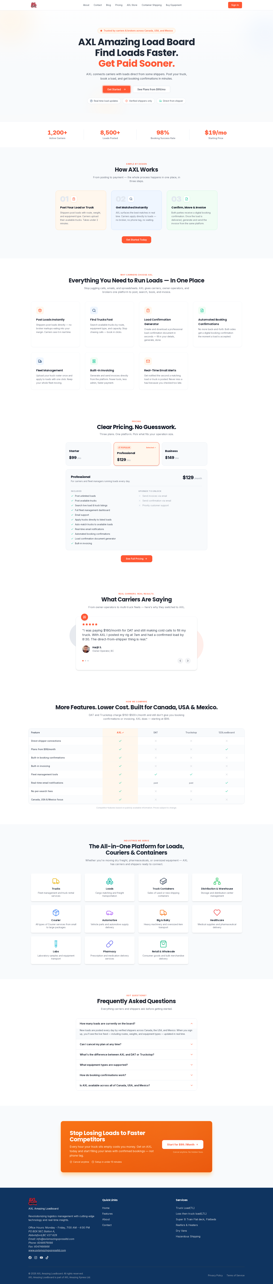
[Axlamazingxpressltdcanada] (30, 1257)
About (86, 5)
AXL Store (132, 5)
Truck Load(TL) (185, 1208)
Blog (108, 5)
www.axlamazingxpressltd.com (47, 1250)
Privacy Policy (215, 1275)
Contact (98, 5)
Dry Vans (181, 1230)
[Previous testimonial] (180, 661)
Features (107, 1213)
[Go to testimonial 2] (85, 660)
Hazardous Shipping (188, 1236)
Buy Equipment (174, 5)
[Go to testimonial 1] (83, 660)
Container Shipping (152, 5)
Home (105, 1208)
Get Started (114, 89)
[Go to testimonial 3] (88, 660)
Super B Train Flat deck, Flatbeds (196, 1219)
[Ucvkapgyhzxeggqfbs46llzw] (41, 1257)
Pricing (118, 5)
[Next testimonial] (188, 661)
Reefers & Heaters (187, 1225)
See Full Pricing (134, 558)
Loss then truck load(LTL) (191, 1213)
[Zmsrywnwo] (47, 1257)
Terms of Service (236, 1275)
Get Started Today (136, 239)
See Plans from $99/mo (151, 89)
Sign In (235, 5)
